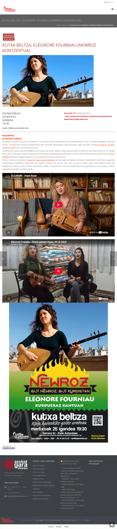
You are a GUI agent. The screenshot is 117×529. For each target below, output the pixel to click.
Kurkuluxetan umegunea (42, 495)
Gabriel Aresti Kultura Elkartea (44, 485)
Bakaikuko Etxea (39, 469)
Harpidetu (110, 2)
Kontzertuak (8, 35)
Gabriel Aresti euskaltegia (42, 482)
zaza (4, 147)
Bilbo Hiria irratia (39, 472)
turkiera (110, 144)
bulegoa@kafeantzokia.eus (17, 496)
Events (65, 25)
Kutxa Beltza (8, 39)
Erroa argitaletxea (39, 475)
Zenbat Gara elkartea (40, 499)
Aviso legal (39, 520)
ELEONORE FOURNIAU (12, 138)
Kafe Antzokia (38, 492)
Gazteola (36, 489)
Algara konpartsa (39, 465)
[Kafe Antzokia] (7, 520)
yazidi (12, 147)
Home (58, 25)
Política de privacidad (53, 520)
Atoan (87, 520)
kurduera (102, 144)
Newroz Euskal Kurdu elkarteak (41, 160)
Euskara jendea (38, 479)
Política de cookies (69, 520)
